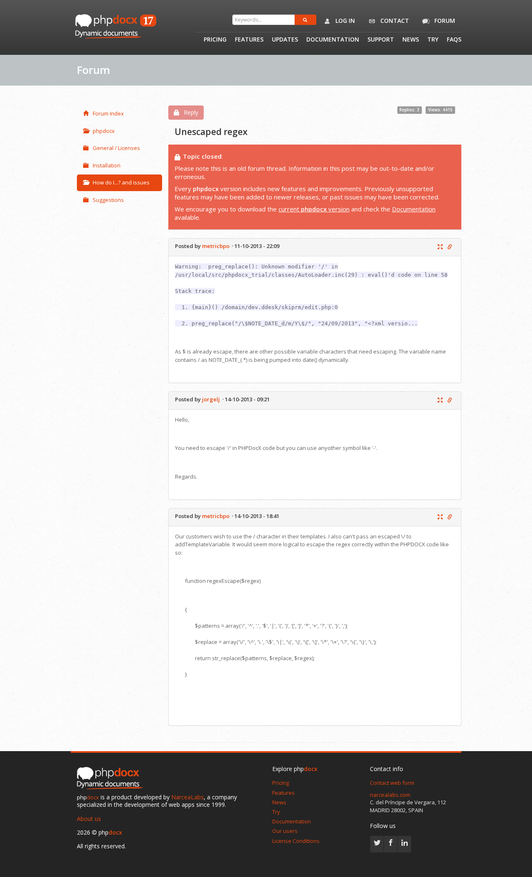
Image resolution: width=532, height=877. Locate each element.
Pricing (215, 40)
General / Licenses (116, 148)
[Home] (112, 779)
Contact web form (392, 782)
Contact (394, 21)
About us (89, 819)
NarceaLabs (187, 797)
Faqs (454, 40)
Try (432, 40)
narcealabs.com (390, 794)
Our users (285, 831)
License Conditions (296, 841)
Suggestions (108, 200)
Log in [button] (344, 21)
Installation (107, 165)
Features (249, 40)
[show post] (440, 247)
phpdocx (104, 131)
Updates (285, 40)
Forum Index (108, 113)
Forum (444, 21)
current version (314, 209)
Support (380, 40)
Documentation (332, 40)
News (410, 40)
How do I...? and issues (121, 182)
